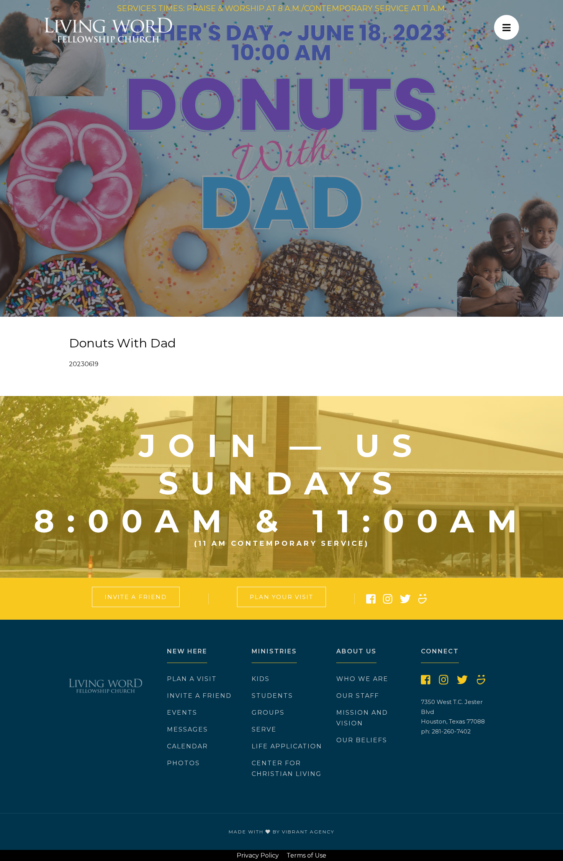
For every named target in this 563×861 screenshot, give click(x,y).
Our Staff (357, 695)
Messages (187, 729)
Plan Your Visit (281, 597)
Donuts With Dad (122, 343)
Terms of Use (306, 855)
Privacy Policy (258, 855)
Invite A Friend (136, 597)
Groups (268, 712)
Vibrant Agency (308, 832)
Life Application (287, 746)
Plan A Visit (192, 679)
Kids (261, 679)
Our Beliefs (361, 740)
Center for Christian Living (287, 769)
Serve (264, 729)
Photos (183, 763)
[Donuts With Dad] (281, 158)
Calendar (187, 746)
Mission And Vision (362, 718)
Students (272, 695)
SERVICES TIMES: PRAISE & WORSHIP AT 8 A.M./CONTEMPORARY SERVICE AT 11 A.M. (281, 8)
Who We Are (362, 679)
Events (182, 712)
